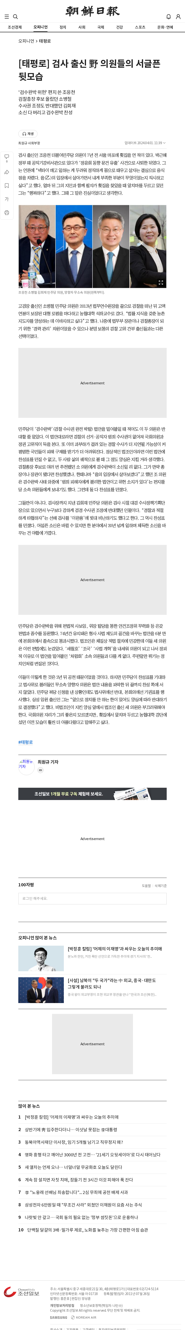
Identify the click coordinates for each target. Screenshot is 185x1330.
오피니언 (26, 41)
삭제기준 (161, 886)
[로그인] (178, 17)
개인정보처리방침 (62, 1305)
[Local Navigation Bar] (7, 17)
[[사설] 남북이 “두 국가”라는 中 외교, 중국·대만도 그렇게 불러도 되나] (41, 990)
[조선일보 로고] (93, 11)
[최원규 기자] (26, 767)
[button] (7, 17)
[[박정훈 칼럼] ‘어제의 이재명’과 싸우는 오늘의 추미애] (41, 958)
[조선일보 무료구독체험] (92, 794)
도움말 (146, 886)
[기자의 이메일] (40, 771)
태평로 (45, 41)
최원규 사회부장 (29, 143)
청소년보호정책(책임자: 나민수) (101, 1305)
